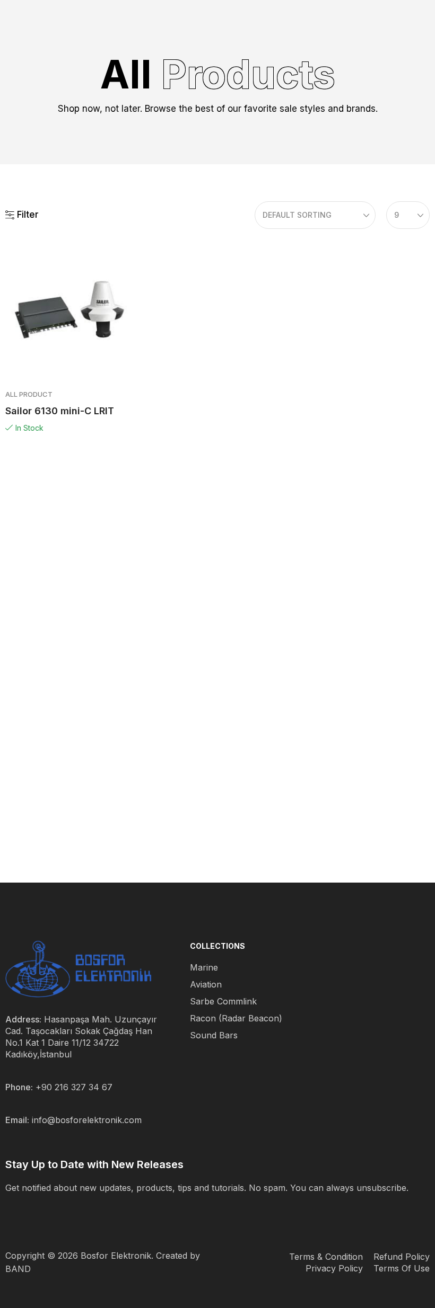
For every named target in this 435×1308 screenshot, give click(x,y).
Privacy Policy (334, 1268)
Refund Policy (401, 1256)
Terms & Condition (326, 1256)
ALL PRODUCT (29, 394)
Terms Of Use (401, 1268)
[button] (22, 215)
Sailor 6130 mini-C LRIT (59, 410)
